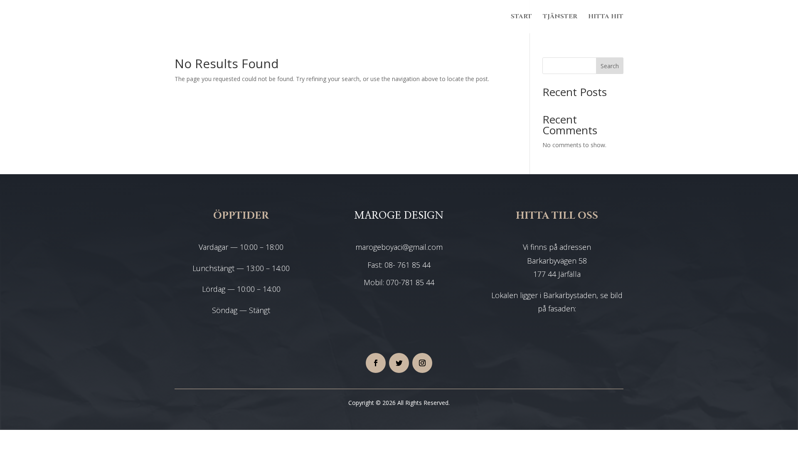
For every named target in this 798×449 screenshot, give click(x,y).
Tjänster (560, 17)
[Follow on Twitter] (399, 363)
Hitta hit (605, 17)
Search (610, 66)
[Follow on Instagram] (422, 363)
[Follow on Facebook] (376, 363)
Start (521, 17)
